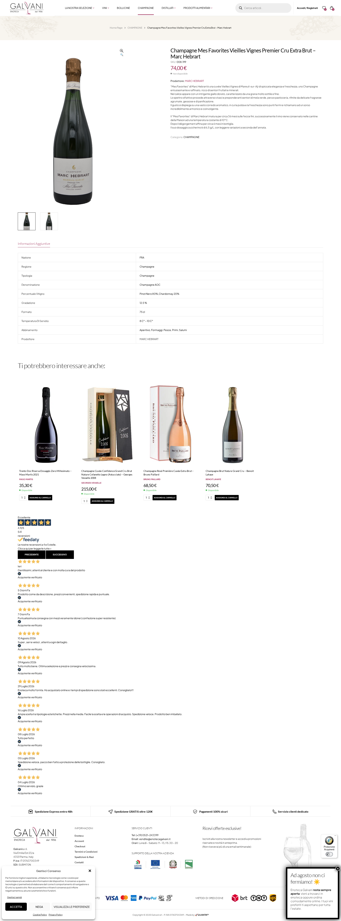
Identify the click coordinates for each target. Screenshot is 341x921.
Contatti (79, 862)
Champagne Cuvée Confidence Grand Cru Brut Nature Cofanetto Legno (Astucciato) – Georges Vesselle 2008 (106, 474)
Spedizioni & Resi (84, 856)
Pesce (167, 330)
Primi (175, 330)
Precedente (32, 554)
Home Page (116, 27)
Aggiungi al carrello (40, 498)
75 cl (142, 311)
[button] (90, 870)
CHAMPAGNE (135, 27)
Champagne (147, 266)
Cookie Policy (40, 914)
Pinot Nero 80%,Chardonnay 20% (159, 293)
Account (79, 840)
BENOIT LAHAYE (213, 479)
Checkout (80, 846)
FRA (142, 257)
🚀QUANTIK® (202, 915)
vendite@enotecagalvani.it (154, 839)
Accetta (16, 906)
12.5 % (143, 302)
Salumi (183, 330)
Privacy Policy (56, 914)
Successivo (60, 554)
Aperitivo (145, 330)
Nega (39, 906)
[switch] (329, 854)
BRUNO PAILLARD (152, 479)
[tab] (34, 243)
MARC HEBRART (194, 80)
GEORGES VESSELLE (91, 483)
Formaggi (157, 330)
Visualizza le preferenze (72, 906)
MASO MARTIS (26, 479)
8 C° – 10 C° (146, 320)
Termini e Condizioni (86, 851)
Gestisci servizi (14, 897)
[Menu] (335, 836)
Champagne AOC (150, 284)
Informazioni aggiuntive (34, 244)
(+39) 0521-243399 (147, 835)
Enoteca (79, 835)
